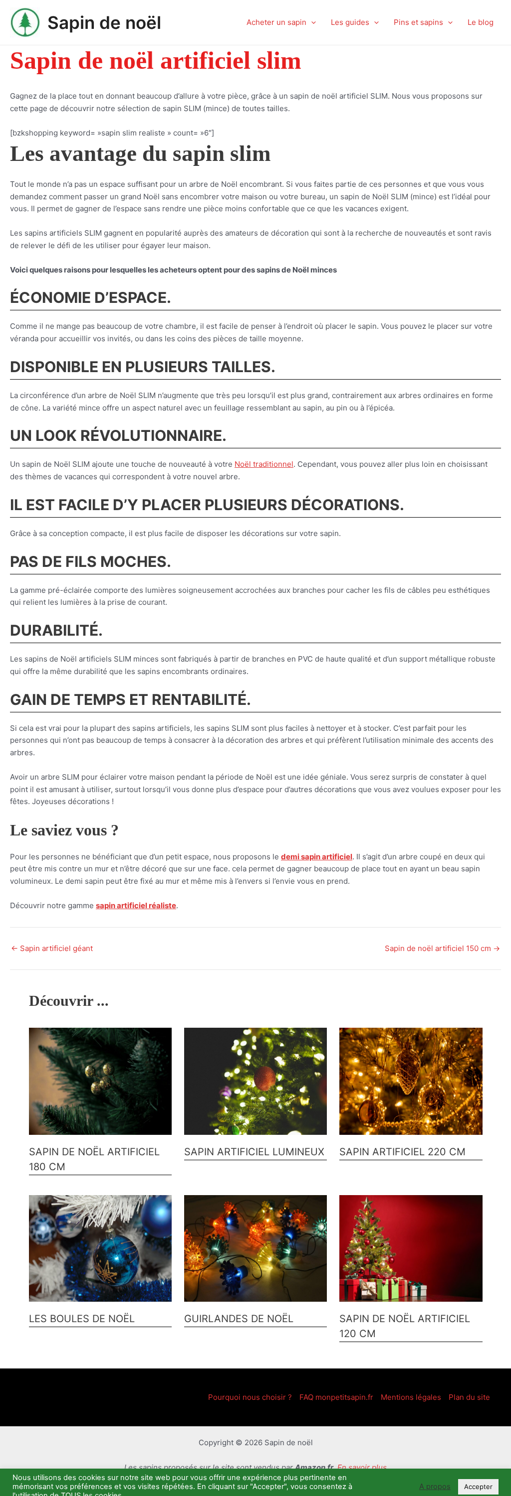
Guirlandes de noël (238, 1319)
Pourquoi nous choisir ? (250, 1397)
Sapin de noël (104, 22)
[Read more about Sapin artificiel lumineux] (255, 1080)
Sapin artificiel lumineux (254, 1152)
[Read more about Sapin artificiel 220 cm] (410, 1080)
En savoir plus (362, 1467)
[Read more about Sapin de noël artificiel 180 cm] (100, 1080)
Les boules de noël (82, 1319)
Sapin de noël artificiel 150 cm (442, 948)
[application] (311, 22)
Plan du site (469, 1397)
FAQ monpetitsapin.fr (336, 1397)
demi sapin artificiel (316, 856)
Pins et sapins (418, 22)
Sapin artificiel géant (52, 948)
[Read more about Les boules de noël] (100, 1247)
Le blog (481, 22)
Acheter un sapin (276, 22)
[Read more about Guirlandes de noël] (255, 1247)
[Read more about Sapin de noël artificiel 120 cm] (410, 1247)
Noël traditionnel (264, 464)
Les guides (350, 22)
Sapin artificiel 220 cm (402, 1152)
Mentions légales (411, 1397)
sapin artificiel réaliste (136, 905)
